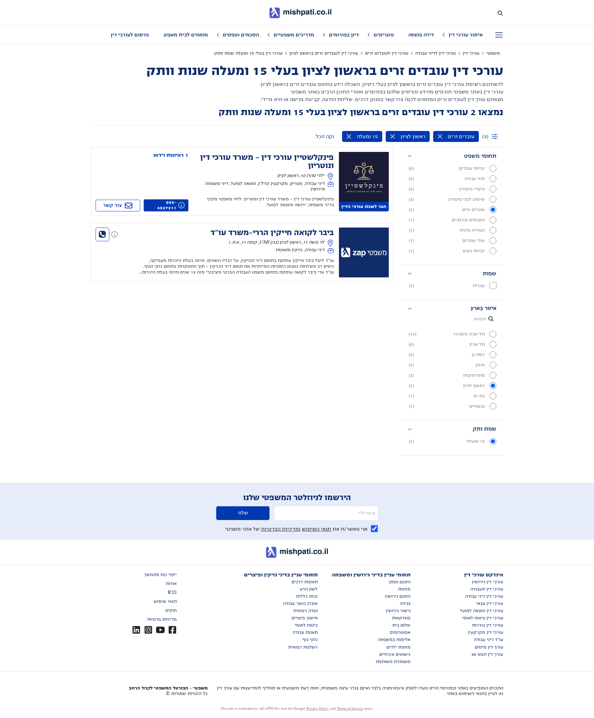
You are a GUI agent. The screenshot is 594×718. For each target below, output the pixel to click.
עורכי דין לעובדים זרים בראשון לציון (323, 53)
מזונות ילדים (398, 647)
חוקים (171, 610)
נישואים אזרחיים (394, 654)
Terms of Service (350, 708)
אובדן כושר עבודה (300, 603)
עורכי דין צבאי (489, 603)
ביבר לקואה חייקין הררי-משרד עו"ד (272, 233)
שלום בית (401, 625)
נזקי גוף (310, 639)
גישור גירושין (398, 610)
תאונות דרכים (305, 581)
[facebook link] (172, 630)
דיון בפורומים (344, 34)
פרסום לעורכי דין (130, 34)
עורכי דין (471, 53)
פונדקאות (401, 618)
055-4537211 (166, 205)
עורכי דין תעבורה (486, 589)
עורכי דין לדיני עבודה (435, 53)
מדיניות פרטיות (162, 619)
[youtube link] (160, 630)
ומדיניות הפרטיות (280, 529)
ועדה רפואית (305, 610)
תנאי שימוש (165, 601)
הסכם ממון (399, 581)
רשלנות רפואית (303, 647)
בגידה (405, 603)
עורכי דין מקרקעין (485, 632)
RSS (172, 592)
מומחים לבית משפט (186, 34)
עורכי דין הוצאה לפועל (481, 610)
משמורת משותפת (393, 661)
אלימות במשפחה (394, 639)
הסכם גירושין (397, 596)
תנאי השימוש (316, 529)
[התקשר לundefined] (102, 234)
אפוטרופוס (400, 632)
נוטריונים (384, 34)
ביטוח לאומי (306, 625)
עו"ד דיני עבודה (488, 639)
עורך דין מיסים (489, 647)
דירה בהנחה (421, 34)
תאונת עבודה (305, 632)
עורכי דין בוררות (487, 625)
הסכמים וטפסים (241, 34)
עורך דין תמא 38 (487, 654)
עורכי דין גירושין (487, 581)
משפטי (493, 53)
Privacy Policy (317, 708)
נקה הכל (325, 136)
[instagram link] (148, 630)
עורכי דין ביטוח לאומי (482, 618)
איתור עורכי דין (466, 34)
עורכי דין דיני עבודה (484, 596)
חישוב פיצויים (305, 618)
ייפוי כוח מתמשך (160, 574)
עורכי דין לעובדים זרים (386, 53)
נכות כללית (307, 596)
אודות (171, 583)
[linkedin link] (136, 630)
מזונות (404, 589)
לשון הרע (309, 589)
